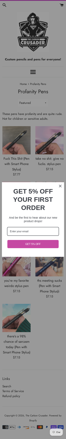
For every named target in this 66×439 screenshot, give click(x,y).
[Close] (60, 186)
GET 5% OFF (33, 244)
